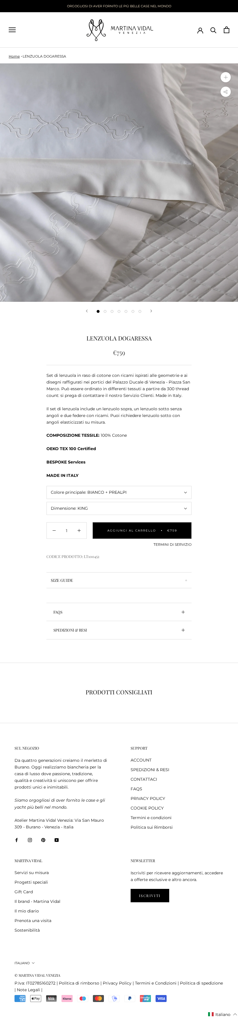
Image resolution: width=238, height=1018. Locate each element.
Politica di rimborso (79, 983)
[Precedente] (87, 311)
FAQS (57, 611)
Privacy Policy (117, 983)
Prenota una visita (33, 920)
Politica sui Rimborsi (152, 827)
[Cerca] (213, 30)
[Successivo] (151, 311)
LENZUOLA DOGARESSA (44, 56)
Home (14, 56)
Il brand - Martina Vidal (37, 901)
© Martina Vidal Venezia (37, 975)
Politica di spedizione (201, 983)
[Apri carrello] (226, 29)
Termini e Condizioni (155, 983)
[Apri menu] (12, 29)
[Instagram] (30, 839)
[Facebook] (17, 839)
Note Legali (28, 989)
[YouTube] (57, 839)
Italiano (22, 963)
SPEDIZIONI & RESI (70, 629)
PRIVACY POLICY (148, 798)
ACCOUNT (141, 760)
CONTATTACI (144, 779)
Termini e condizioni (151, 817)
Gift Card (24, 891)
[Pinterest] (43, 839)
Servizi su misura (32, 872)
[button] (223, 1014)
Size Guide (62, 580)
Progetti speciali (31, 882)
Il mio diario (27, 911)
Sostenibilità (27, 930)
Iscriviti (150, 895)
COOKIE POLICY (147, 808)
